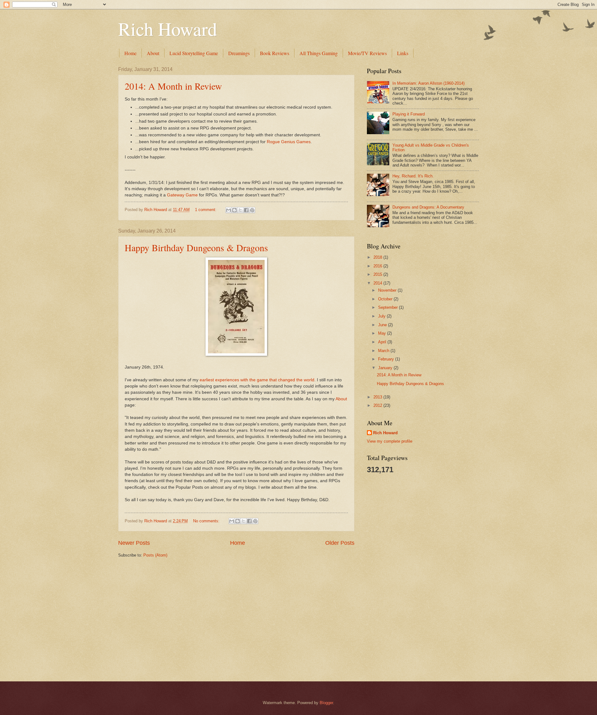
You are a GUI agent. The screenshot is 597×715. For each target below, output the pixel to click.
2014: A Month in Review (173, 86)
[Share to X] (240, 210)
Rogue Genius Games (289, 141)
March (384, 350)
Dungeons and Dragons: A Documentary (428, 207)
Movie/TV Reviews (367, 53)
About (153, 53)
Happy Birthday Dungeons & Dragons (196, 247)
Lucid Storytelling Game (193, 53)
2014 (378, 283)
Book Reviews (274, 53)
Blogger (326, 702)
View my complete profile (389, 441)
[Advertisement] (392, 577)
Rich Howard (167, 28)
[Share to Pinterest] (252, 210)
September (388, 307)
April (382, 342)
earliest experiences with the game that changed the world (257, 380)
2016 (378, 266)
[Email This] (228, 210)
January (386, 367)
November (388, 290)
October (386, 299)
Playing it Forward (408, 114)
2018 (378, 257)
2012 (378, 405)
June (383, 324)
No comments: (207, 521)
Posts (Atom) (155, 555)
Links (402, 53)
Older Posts (339, 543)
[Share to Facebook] (246, 210)
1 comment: (206, 209)
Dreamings (239, 53)
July (382, 316)
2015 (378, 274)
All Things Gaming (318, 53)
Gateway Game (182, 195)
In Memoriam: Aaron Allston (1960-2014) (428, 83)
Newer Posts (134, 543)
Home (130, 53)
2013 (378, 397)
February (386, 359)
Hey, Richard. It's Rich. (413, 176)
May (382, 333)
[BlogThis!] (234, 210)
